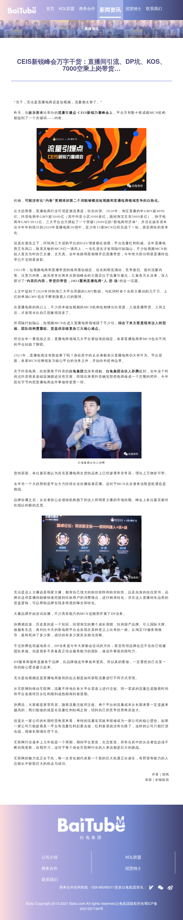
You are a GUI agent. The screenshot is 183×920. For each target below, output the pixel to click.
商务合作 (87, 8)
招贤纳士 (133, 8)
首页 (50, 8)
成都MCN (150, 112)
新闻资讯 (110, 9)
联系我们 (154, 8)
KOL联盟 (67, 8)
